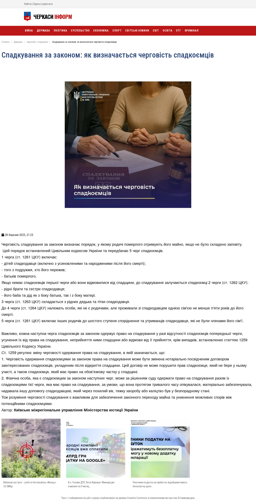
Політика (60, 30)
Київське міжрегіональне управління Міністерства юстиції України (76, 409)
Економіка (101, 30)
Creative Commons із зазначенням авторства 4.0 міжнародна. (161, 497)
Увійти (27, 3)
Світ (156, 30)
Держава (43, 30)
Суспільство (80, 30)
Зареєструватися (43, 3)
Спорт (117, 30)
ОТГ (178, 30)
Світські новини (137, 30)
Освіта (167, 30)
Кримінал (192, 30)
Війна (29, 30)
